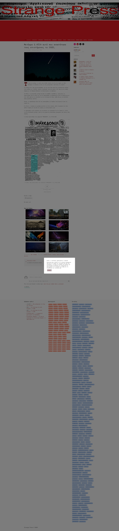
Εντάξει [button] (49, 270)
